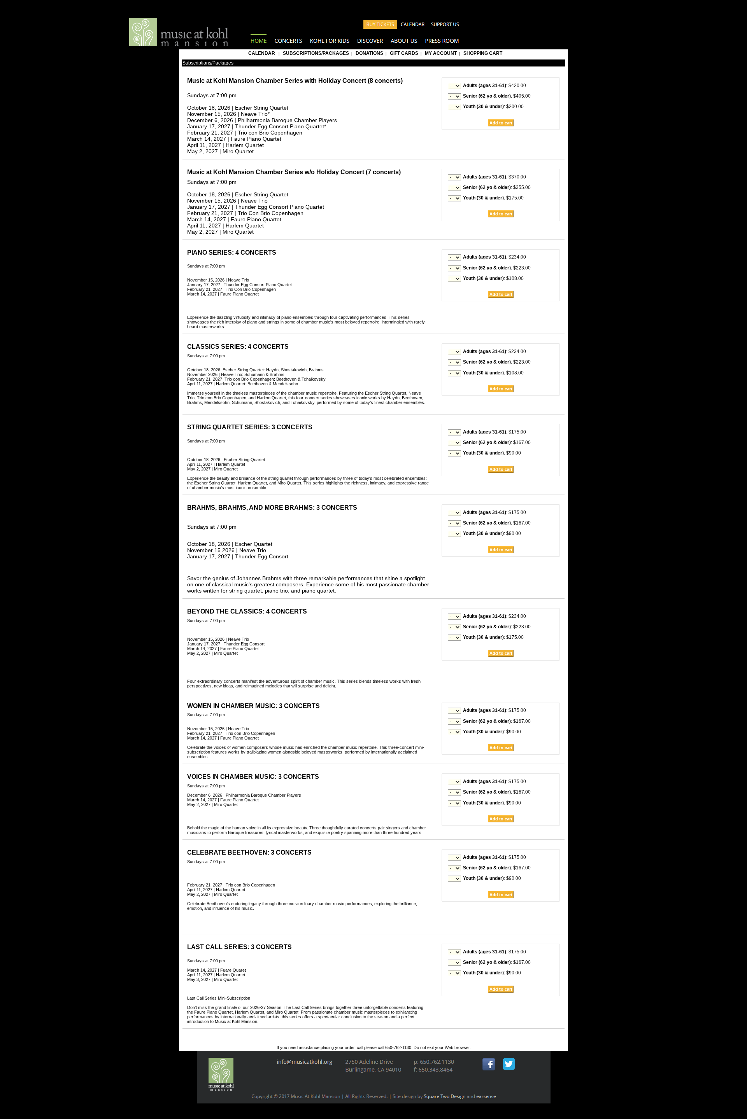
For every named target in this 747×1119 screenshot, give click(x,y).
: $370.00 (494, 177)
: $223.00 (497, 268)
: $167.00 (497, 442)
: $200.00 (493, 106)
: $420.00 (494, 85)
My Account (440, 53)
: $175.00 (493, 198)
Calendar (261, 53)
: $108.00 (493, 278)
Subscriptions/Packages (316, 53)
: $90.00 (492, 453)
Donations (369, 53)
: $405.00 (497, 96)
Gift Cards (404, 53)
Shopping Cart (482, 53)
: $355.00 (497, 187)
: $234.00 (494, 257)
